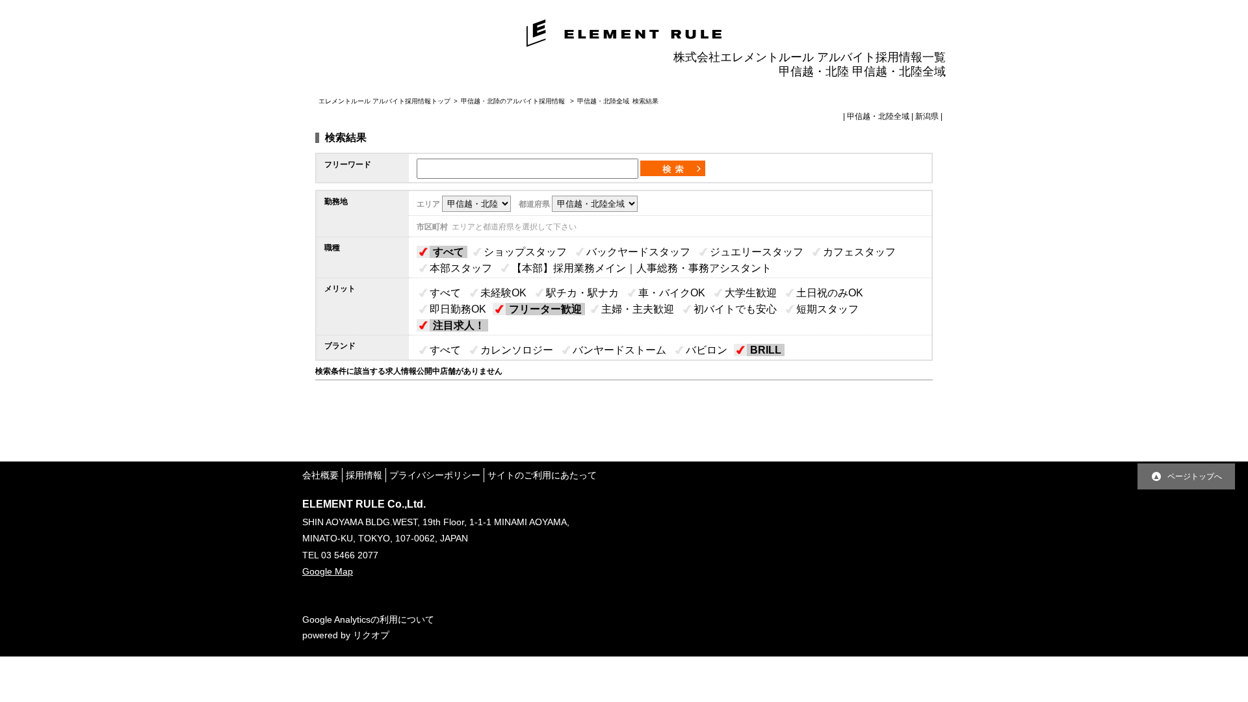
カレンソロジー (516, 350)
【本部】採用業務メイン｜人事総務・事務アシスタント (642, 268)
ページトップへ (1194, 476)
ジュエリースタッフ (756, 251)
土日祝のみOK (829, 292)
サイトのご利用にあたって (542, 475)
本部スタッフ (461, 268)
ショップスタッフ (525, 251)
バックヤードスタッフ (638, 251)
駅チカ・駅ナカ (582, 292)
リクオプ (371, 635)
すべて (448, 251)
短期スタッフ (827, 309)
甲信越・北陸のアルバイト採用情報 (514, 101)
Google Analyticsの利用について (368, 619)
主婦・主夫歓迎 (637, 309)
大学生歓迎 (751, 292)
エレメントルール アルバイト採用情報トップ (384, 101)
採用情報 (364, 475)
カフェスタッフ (859, 251)
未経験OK (503, 292)
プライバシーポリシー (434, 475)
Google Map (327, 571)
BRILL (765, 350)
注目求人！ (459, 325)
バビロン (706, 350)
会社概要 (320, 475)
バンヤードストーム (619, 350)
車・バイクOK (671, 292)
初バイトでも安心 (735, 309)
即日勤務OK (458, 309)
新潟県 (927, 116)
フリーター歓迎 (545, 309)
